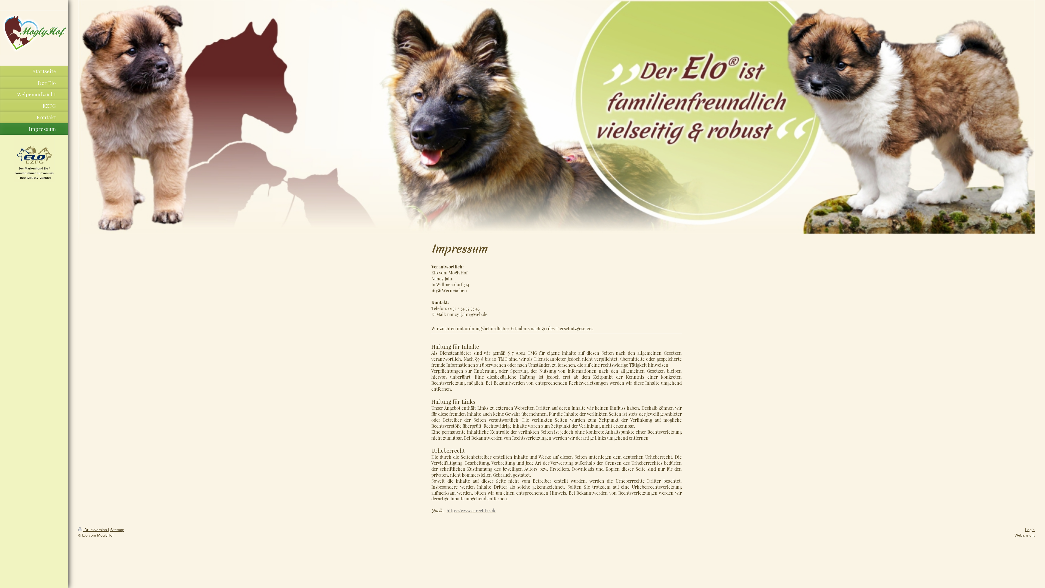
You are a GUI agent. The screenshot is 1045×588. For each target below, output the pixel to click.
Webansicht (1025, 535)
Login (1030, 530)
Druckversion (95, 530)
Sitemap (117, 530)
